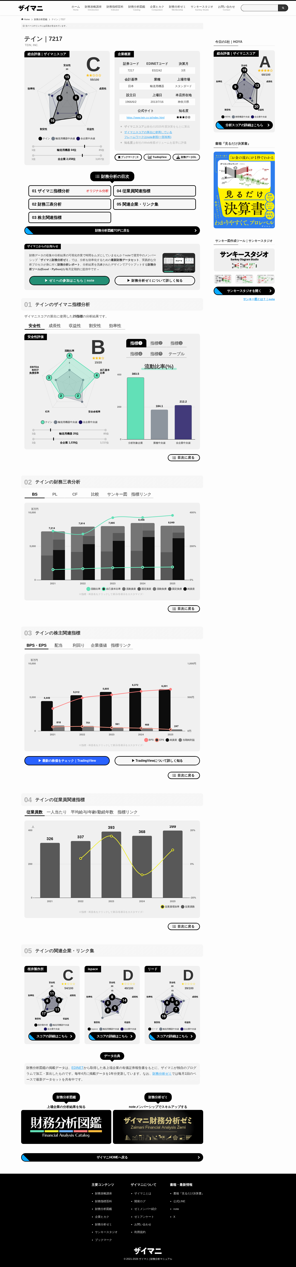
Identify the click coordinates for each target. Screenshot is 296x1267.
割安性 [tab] (95, 325)
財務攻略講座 (103, 1193)
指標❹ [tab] (136, 354)
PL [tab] (54, 494)
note (176, 1208)
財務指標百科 (103, 1201)
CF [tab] (75, 494)
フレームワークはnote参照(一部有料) (147, 137)
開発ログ (140, 1201)
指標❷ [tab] (156, 343)
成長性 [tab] (55, 325)
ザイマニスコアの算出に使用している (148, 132)
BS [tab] (34, 494)
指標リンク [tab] (141, 494)
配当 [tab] (59, 645)
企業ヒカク (102, 1216)
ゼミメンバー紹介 (145, 1208)
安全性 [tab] (35, 325)
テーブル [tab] (177, 354)
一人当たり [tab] (57, 812)
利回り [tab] (79, 645)
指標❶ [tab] (136, 343)
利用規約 (140, 1232)
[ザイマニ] (31, 8)
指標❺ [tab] (156, 354)
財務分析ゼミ (162, 1073)
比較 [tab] (95, 494)
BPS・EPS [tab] (37, 645)
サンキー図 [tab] (117, 494)
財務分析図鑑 (103, 1208)
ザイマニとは (142, 1193)
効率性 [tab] (115, 325)
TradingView (160, 157)
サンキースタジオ (106, 1232)
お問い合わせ (142, 1224)
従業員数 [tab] (35, 812)
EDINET (77, 1067)
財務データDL (188, 157)
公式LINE (179, 1201)
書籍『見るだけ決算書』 (188, 1193)
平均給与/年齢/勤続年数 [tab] (92, 812)
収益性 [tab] (75, 325)
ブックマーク (103, 1239)
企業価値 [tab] (99, 645)
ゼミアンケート (144, 1216)
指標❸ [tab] (177, 343)
